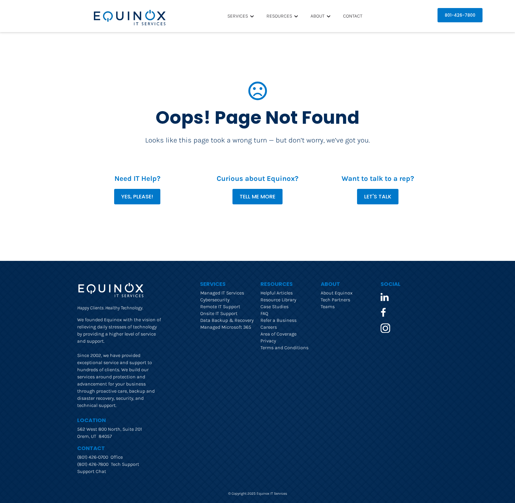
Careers (268, 327)
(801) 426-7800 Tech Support (108, 464)
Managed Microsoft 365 (225, 327)
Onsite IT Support (219, 313)
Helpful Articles (276, 293)
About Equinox (337, 293)
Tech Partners (335, 300)
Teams (328, 306)
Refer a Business (278, 320)
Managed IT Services (222, 293)
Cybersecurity (214, 300)
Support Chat (91, 471)
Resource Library (278, 300)
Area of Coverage (278, 334)
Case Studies (274, 306)
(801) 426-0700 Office (100, 457)
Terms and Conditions (284, 347)
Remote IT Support (220, 306)
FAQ (264, 313)
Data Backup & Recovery (227, 320)
